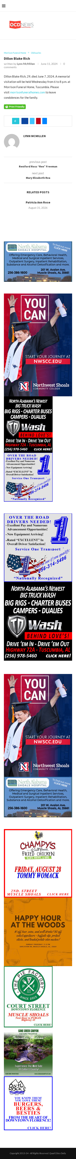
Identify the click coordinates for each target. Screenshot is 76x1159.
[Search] (72, 6)
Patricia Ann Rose (38, 202)
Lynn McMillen (26, 63)
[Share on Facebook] (24, 121)
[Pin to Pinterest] (38, 121)
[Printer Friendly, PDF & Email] (15, 106)
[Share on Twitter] (32, 121)
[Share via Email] (44, 121)
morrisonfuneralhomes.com (27, 92)
